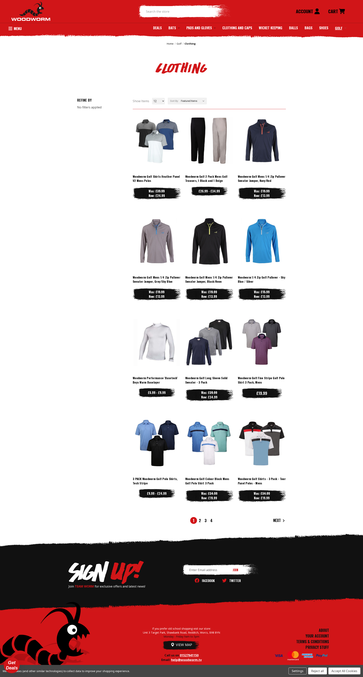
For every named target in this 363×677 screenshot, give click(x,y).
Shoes (323, 27)
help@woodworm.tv (186, 660)
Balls (293, 27)
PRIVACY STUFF (317, 647)
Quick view (156, 132)
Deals (157, 27)
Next (277, 520)
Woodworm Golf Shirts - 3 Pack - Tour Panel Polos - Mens (262, 481)
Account (305, 11)
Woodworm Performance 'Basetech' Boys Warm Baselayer (155, 380)
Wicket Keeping (270, 27)
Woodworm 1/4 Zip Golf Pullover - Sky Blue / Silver (261, 279)
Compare (155, 140)
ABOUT (324, 630)
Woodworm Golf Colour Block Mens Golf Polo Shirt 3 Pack (207, 481)
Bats (172, 27)
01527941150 (189, 655)
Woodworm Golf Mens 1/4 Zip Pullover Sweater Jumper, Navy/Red (261, 178)
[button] (12, 665)
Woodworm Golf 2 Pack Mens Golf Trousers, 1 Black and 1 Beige (206, 178)
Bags (308, 27)
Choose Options (157, 148)
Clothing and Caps (237, 27)
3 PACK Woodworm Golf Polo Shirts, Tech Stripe (155, 481)
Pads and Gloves (199, 27)
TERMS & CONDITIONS (312, 641)
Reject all (317, 671)
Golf (338, 28)
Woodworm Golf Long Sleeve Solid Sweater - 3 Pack (206, 380)
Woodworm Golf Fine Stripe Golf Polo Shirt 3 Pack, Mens (261, 380)
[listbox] (193, 101)
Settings (297, 671)
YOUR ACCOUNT (317, 636)
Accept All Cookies (344, 671)
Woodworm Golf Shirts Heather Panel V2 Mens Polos (156, 178)
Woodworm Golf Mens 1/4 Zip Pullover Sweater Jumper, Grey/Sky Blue (156, 279)
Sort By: (174, 101)
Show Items (141, 101)
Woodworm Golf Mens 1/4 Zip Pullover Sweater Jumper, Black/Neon (209, 279)
